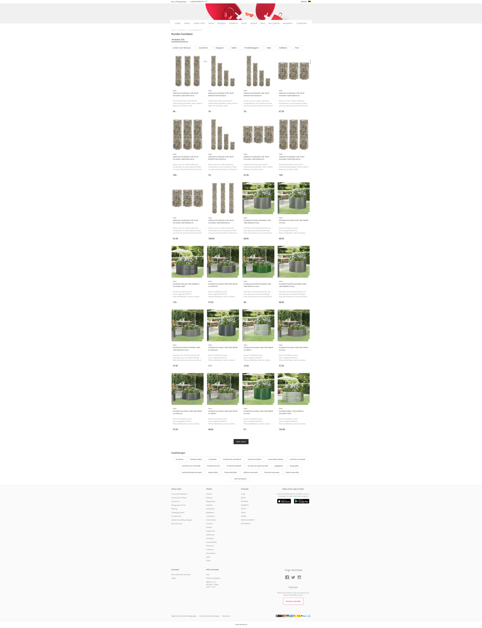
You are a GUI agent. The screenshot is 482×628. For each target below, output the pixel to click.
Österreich (210, 546)
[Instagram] (299, 577)
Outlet (243, 512)
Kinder (254, 23)
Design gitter (294, 466)
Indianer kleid (213, 472)
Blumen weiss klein (292, 472)
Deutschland (210, 553)
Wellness (209, 498)
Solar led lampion (240, 479)
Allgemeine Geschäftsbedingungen (184, 616)
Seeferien (209, 505)
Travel (187, 23)
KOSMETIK (245, 505)
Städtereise (210, 535)
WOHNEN (244, 501)
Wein (262, 23)
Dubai (208, 560)
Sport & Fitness (176, 523)
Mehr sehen (241, 441)
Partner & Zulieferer (213, 578)
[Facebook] (287, 577)
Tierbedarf (301, 23)
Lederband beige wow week (192, 472)
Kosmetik (233, 23)
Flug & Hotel (210, 531)
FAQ (207, 574)
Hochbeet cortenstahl (297, 459)
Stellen (173, 578)
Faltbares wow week (251, 472)
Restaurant (175, 501)
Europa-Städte (211, 542)
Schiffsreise (210, 509)
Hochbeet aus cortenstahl (191, 466)
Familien (209, 527)
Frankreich (210, 549)
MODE (243, 498)
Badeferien (210, 512)
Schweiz (209, 494)
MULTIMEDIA (245, 523)
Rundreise (210, 538)
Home (177, 23)
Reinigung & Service (178, 505)
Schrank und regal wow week (258, 466)
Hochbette (179, 459)
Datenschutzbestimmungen (209, 616)
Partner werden (293, 601)
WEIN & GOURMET (247, 520)
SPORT (243, 509)
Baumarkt (288, 23)
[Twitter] (293, 577)
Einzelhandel (176, 516)
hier (301, 595)
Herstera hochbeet (254, 459)
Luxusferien (210, 516)
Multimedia (274, 23)
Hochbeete (213, 459)
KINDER (244, 516)
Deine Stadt (199, 23)
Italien (208, 557)
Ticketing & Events (177, 512)
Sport (244, 23)
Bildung (174, 509)
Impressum (226, 616)
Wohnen (221, 23)
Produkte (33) (178, 39)
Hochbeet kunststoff (234, 466)
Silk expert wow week (271, 472)
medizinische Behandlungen (181, 520)
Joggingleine (279, 466)
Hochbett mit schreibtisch (232, 459)
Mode (211, 23)
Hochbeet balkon (196, 459)
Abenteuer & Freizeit (178, 498)
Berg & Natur (211, 501)
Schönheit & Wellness (179, 494)
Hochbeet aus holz (213, 466)
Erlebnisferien (211, 520)
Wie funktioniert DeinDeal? (181, 574)
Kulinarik (209, 523)
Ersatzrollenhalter (230, 472)
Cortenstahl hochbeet (275, 459)
